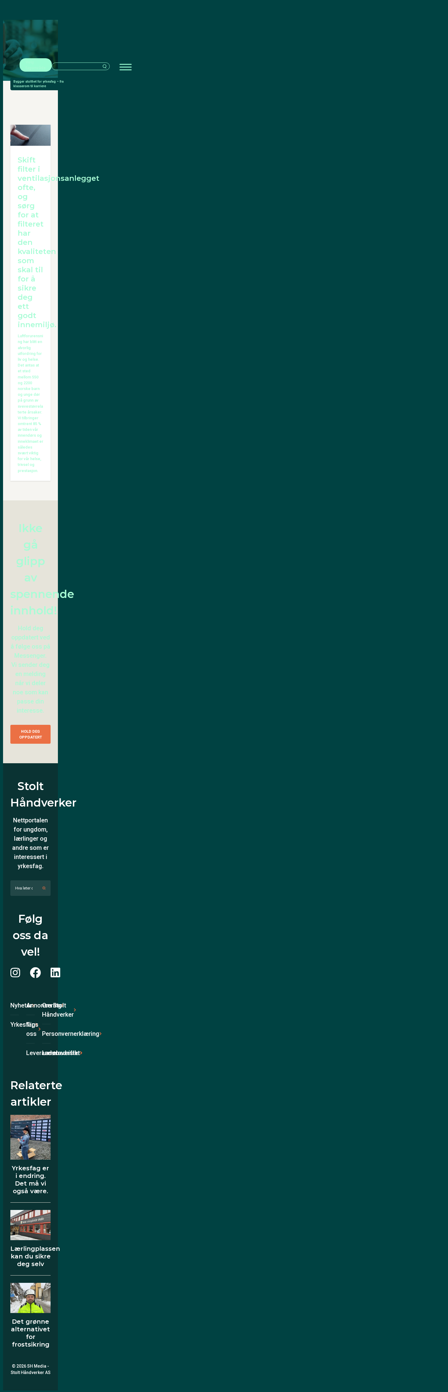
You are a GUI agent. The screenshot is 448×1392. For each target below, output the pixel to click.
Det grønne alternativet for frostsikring (30, 1333)
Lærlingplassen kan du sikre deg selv (35, 1256)
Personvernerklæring (46, 1033)
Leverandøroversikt (30, 1053)
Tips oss (30, 1029)
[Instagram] (15, 973)
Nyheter (14, 1005)
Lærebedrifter (46, 1053)
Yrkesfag (14, 1024)
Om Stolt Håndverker (46, 1010)
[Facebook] (35, 973)
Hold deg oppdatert (30, 734)
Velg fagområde (36, 65)
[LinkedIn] (55, 973)
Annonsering (30, 1005)
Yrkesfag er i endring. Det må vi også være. (30, 1180)
